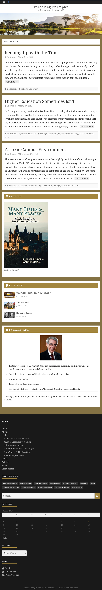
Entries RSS (10, 571)
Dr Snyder (11, 57)
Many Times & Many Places (16, 439)
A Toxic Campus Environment (35, 149)
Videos (5, 459)
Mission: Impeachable (14, 455)
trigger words (81, 134)
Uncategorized (77, 487)
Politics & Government (11, 487)
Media (92, 483)
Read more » (12, 82)
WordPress (73, 588)
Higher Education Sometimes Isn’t (40, 101)
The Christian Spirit (45, 487)
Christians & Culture (17, 186)
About (4, 432)
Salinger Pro (35, 588)
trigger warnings (66, 134)
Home (4, 428)
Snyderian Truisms (27, 134)
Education (12, 89)
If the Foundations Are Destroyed (19, 448)
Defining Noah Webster (15, 445)
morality (76, 186)
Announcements (26, 483)
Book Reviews (55, 483)
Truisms (6, 465)
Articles (5, 462)
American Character (10, 483)
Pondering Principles (51, 7)
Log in (8, 568)
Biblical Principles (41, 483)
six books (23, 379)
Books (4, 435)
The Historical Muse (62, 487)
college (24, 89)
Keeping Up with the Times (33, 52)
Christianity (47, 186)
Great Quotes (8, 469)
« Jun (4, 538)
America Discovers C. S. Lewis (17, 442)
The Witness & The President (17, 452)
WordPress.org (12, 575)
